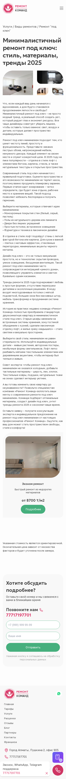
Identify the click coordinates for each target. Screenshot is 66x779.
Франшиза (10, 742)
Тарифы (9, 708)
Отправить (33, 647)
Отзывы (8, 723)
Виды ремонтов (26, 26)
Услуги (8, 26)
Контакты (10, 737)
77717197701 (18, 615)
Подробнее (33, 509)
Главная (9, 704)
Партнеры (10, 732)
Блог (7, 727)
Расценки (10, 718)
